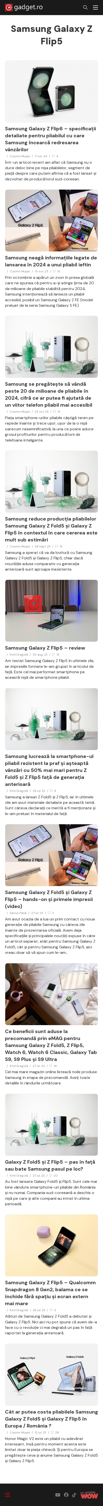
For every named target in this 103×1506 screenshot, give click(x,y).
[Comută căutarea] (85, 7)
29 (57, 1432)
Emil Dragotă (19, 655)
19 (55, 1066)
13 (58, 271)
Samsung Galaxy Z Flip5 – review (45, 648)
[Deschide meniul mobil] (95, 7)
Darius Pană (18, 913)
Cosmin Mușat (20, 156)
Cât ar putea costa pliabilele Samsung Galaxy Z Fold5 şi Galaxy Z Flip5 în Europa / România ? (51, 1419)
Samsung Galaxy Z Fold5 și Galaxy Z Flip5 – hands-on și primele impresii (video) (49, 899)
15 (61, 546)
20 (56, 1176)
